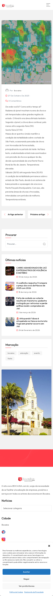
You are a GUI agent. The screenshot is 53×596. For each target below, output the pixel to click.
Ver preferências (26, 586)
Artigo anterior (15, 214)
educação (24, 353)
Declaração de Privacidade (33, 592)
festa (10, 358)
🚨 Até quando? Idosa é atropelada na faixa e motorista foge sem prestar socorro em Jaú (31, 322)
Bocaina (5, 524)
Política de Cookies (16, 592)
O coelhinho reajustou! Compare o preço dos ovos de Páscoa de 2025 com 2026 (31, 285)
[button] (49, 545)
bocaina (11, 353)
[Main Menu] (48, 5)
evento (37, 353)
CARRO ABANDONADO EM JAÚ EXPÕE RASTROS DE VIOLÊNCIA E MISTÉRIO (31, 270)
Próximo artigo (37, 214)
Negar (26, 579)
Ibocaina (17, 90)
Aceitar (26, 572)
